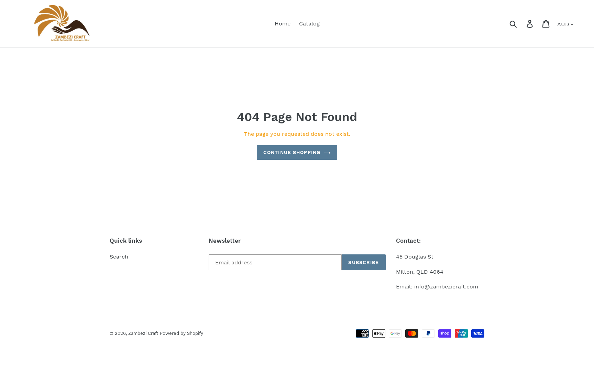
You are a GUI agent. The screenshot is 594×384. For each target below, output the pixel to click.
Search (119, 256)
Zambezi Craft (143, 333)
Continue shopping (291, 152)
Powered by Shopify (181, 333)
